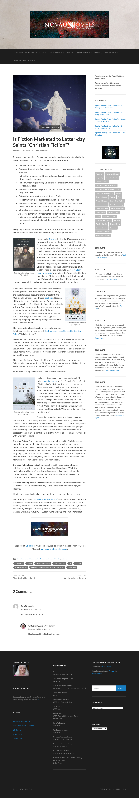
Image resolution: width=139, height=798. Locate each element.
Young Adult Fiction (103, 235)
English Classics (101, 197)
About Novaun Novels (21, 721)
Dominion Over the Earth (24, 60)
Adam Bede (99, 338)
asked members (51, 381)
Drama (118, 193)
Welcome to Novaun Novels (25, 53)
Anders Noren (114, 789)
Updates (64, 559)
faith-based (19, 563)
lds (70, 563)
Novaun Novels (25, 789)
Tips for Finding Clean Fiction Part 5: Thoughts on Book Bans (108, 106)
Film (119, 197)
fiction (29, 563)
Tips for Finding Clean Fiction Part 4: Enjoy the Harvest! (108, 113)
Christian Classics (112, 178)
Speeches (113, 228)
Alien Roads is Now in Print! (24, 576)
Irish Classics (100, 212)
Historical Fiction (102, 209)
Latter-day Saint (60, 563)
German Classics (101, 205)
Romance (117, 220)
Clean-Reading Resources (88, 53)
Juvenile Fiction (113, 212)
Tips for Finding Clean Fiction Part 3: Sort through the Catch (110, 120)
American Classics (112, 174)
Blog (44, 53)
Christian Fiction (23, 559)
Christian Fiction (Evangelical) (106, 185)
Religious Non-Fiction (103, 220)
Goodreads (106, 666)
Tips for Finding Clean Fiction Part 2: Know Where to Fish (108, 127)
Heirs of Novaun (111, 53)
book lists (49, 298)
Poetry (114, 216)
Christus (30, 545)
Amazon (112, 671)
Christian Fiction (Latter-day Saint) (107, 189)
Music (98, 216)
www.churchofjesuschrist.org (53, 549)
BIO (38, 699)
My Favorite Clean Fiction (61, 53)
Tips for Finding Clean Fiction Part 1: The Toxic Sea (110, 134)
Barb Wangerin (27, 606)
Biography (99, 178)
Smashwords (97, 673)
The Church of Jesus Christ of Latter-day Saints (47, 567)
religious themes (21, 567)
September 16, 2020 (21, 150)
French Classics (101, 201)
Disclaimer (17, 730)
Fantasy (112, 197)
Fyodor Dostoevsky (43, 563)
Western (107, 232)
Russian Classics (54, 559)
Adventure (99, 174)
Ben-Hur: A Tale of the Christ (75, 576)
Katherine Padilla (40, 150)
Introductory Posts (117, 209)
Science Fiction (115, 224)
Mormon (78, 563)
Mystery (106, 216)
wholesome (72, 567)
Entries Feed (17, 738)
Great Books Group (116, 205)
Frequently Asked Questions (23, 725)
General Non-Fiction (116, 201)
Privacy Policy (18, 734)
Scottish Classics (101, 228)
